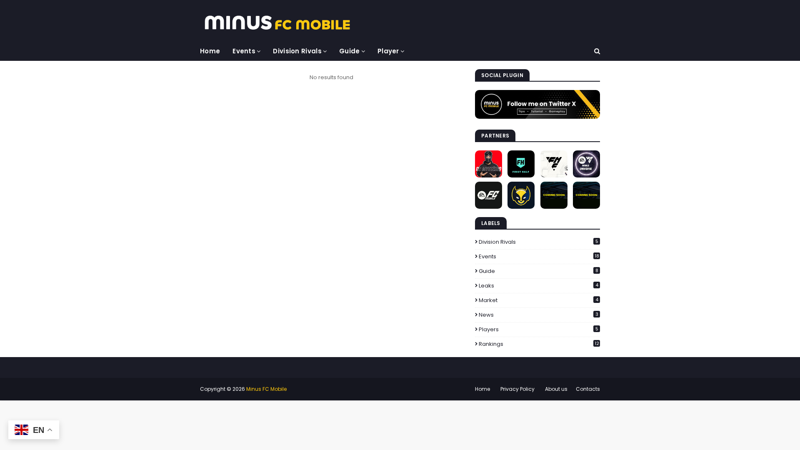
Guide (538, 271)
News (538, 315)
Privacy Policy (517, 388)
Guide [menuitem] (349, 51)
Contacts (588, 388)
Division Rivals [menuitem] (297, 51)
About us (556, 388)
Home (482, 388)
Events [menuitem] (243, 51)
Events (539, 256)
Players (538, 329)
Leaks (538, 286)
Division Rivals (538, 242)
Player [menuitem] (388, 51)
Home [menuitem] (210, 51)
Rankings (539, 344)
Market (538, 300)
